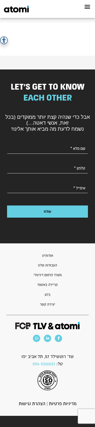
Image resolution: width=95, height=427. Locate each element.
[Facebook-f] (58, 338)
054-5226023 (44, 363)
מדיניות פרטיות (62, 403)
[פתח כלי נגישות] (4, 40)
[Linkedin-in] (47, 338)
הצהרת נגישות (32, 403)
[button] (87, 7)
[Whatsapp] (36, 338)
